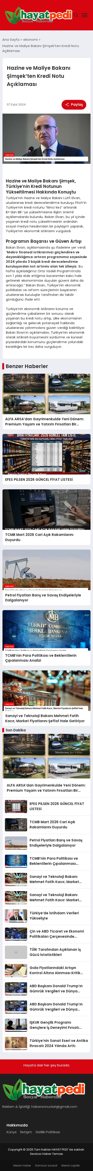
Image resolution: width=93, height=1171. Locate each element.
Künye (12, 1132)
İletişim (26, 1132)
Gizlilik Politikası (47, 1132)
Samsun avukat (46, 1165)
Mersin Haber (22, 1165)
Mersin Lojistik (70, 1165)
